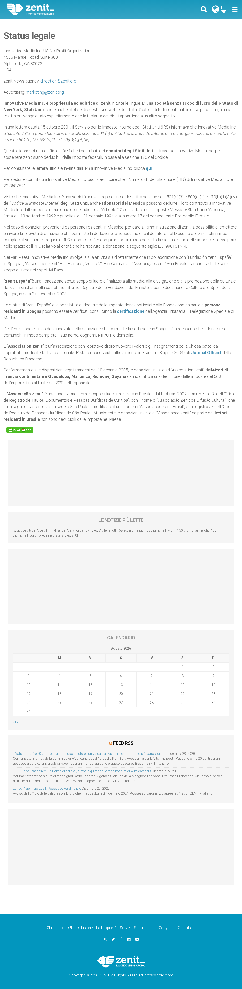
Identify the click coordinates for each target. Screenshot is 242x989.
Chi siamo (55, 928)
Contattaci (186, 928)
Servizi (125, 928)
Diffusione (85, 928)
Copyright (167, 928)
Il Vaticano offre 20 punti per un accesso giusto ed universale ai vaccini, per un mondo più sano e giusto (90, 753)
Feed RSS (123, 743)
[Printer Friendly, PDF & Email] (19, 430)
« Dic (16, 722)
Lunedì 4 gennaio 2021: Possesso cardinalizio (47, 788)
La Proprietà (106, 928)
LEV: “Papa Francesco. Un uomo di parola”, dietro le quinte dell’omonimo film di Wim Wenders (82, 771)
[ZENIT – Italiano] (67, 9)
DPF (69, 928)
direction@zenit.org (58, 81)
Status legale (145, 928)
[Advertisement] (121, 473)
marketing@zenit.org (45, 92)
